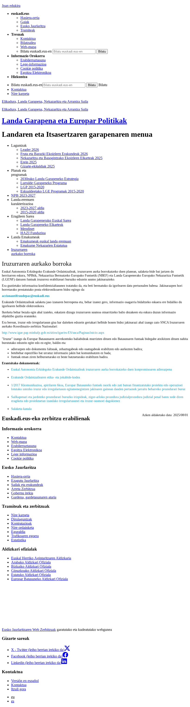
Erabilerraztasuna (33, 60)
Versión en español (25, 681)
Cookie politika (31, 68)
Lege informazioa (24, 454)
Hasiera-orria (29, 18)
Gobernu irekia (22, 493)
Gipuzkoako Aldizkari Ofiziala (33, 571)
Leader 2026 (29, 150)
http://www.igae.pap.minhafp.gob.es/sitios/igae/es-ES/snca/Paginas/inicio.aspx (53, 332)
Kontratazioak (21, 523)
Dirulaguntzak (21, 519)
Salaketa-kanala (21, 409)
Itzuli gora (18, 689)
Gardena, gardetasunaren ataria (33, 497)
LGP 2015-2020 (32, 187)
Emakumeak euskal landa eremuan (45, 241)
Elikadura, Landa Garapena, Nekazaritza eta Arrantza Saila (45, 101)
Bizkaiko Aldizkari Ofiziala (31, 566)
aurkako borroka (23, 252)
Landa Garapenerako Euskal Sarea (45, 220)
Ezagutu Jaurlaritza (25, 481)
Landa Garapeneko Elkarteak (41, 225)
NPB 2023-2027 (23, 195)
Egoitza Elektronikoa (35, 73)
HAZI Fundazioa (33, 233)
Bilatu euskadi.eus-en (36, 51)
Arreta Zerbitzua (23, 489)
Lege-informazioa (33, 64)
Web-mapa (28, 47)
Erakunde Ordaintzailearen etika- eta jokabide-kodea (45, 377)
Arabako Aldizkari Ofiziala (31, 562)
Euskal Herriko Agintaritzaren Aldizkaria (41, 558)
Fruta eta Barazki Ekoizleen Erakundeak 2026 (54, 154)
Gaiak (24, 22)
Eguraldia (18, 532)
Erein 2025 (28, 162)
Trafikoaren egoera (25, 536)
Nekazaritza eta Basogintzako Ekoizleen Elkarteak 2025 (61, 158)
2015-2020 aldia (32, 212)
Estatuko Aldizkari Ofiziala (31, 575)
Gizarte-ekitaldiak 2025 (37, 166)
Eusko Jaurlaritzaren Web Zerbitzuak (29, 630)
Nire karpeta (20, 94)
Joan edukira (11, 6)
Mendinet (27, 229)
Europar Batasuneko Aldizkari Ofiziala (39, 579)
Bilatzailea (28, 43)
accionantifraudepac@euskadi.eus (25, 296)
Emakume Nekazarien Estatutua (43, 245)
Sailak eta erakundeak (27, 485)
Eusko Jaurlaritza (32, 26)
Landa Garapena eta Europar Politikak (64, 120)
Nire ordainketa (22, 527)
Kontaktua (28, 38)
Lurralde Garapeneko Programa (43, 183)
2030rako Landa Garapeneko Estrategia (49, 179)
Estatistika (18, 540)
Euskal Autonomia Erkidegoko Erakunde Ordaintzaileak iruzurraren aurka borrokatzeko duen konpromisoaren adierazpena (91, 369)
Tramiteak (27, 30)
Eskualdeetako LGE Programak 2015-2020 (52, 191)
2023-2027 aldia (32, 208)
